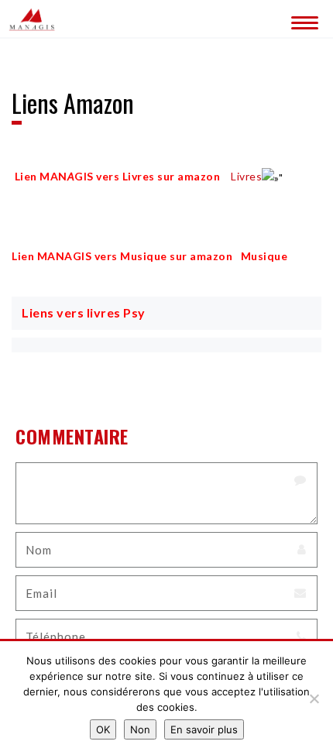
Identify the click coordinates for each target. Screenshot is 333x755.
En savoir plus (204, 729)
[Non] (313, 698)
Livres (246, 176)
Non (140, 729)
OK (103, 729)
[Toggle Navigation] (302, 19)
